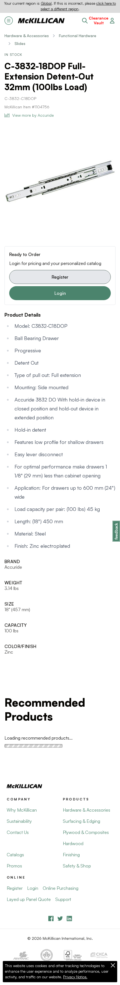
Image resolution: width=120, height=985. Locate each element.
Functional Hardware (77, 35)
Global (46, 3)
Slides (20, 43)
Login (60, 293)
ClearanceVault (98, 20)
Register (60, 277)
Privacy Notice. (75, 977)
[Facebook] (50, 918)
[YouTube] (60, 918)
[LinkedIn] (69, 918)
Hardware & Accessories (26, 35)
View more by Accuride (33, 115)
